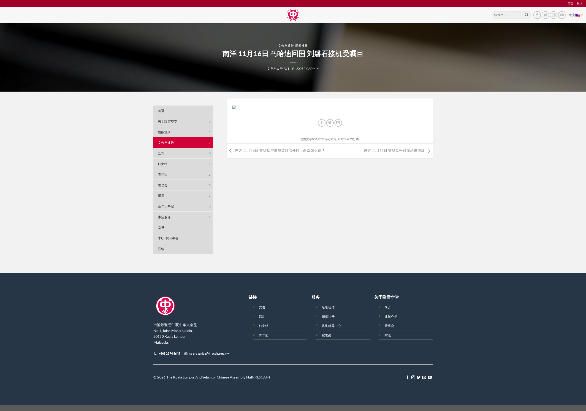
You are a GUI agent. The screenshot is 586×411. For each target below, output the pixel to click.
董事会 (389, 326)
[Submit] (526, 15)
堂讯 (388, 335)
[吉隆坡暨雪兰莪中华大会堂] (293, 15)
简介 (388, 307)
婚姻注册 (328, 316)
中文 (572, 15)
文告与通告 (286, 45)
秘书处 (326, 335)
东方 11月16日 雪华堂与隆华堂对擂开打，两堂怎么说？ (279, 150)
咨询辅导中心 (331, 326)
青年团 (264, 335)
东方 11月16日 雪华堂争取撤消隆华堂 (394, 150)
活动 (262, 316)
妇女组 (264, 326)
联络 (580, 3)
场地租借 (328, 307)
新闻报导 (301, 45)
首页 (570, 3)
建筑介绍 (391, 316)
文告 (262, 307)
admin (313, 69)
